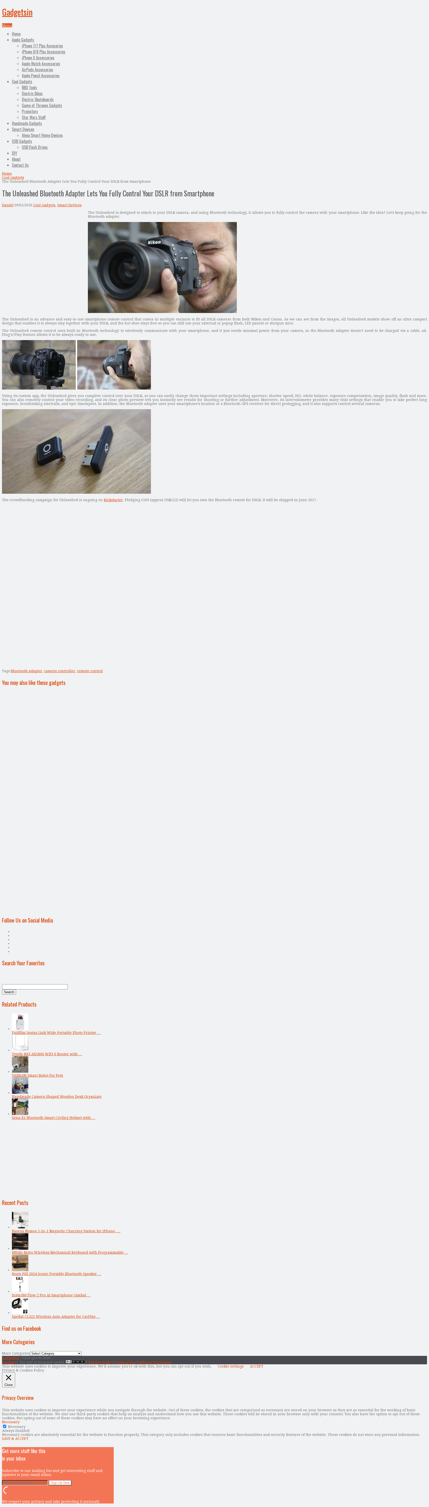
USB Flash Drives (35, 147)
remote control (90, 671)
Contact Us (20, 165)
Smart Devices (23, 129)
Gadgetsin (17, 11)
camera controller (59, 671)
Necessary (17, 1427)
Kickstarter (113, 500)
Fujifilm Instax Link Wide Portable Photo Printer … (56, 1033)
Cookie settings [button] (231, 1366)
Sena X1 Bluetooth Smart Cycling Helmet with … (53, 1118)
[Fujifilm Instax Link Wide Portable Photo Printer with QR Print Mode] (20, 1029)
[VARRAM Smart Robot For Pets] (20, 1071)
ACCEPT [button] (256, 1366)
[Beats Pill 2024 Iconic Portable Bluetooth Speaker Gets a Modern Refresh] (20, 1270)
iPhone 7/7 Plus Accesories (42, 46)
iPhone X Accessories (38, 58)
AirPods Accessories (37, 70)
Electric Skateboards (38, 99)
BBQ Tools (29, 87)
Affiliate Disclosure (155, 1362)
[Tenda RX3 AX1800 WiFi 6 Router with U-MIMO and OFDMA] (20, 1050)
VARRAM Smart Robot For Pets (37, 1075)
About (16, 159)
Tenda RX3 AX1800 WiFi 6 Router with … (47, 1054)
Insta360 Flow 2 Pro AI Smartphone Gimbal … (51, 1295)
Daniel (7, 205)
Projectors (30, 111)
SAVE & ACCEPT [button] (15, 1439)
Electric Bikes (32, 93)
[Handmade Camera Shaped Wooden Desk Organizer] (20, 1093)
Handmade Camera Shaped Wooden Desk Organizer (57, 1097)
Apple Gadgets (23, 40)
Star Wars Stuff (34, 117)
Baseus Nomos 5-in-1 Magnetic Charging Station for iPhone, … (66, 1231)
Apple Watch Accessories (41, 64)
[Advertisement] (43, 245)
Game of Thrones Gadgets (42, 105)
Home (16, 34)
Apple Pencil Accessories (41, 76)
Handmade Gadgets (27, 123)
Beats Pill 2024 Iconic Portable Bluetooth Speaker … (56, 1274)
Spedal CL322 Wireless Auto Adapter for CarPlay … (56, 1317)
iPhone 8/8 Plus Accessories (43, 52)
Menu (7, 25)
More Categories (16, 1353)
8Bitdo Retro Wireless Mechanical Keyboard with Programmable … (70, 1252)
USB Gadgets (22, 141)
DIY (14, 153)
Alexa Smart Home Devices (42, 135)
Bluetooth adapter (26, 671)
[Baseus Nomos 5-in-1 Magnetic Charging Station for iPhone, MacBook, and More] (20, 1227)
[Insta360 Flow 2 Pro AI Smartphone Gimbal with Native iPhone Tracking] (20, 1291)
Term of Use (125, 1362)
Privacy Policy (101, 1362)
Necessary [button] (11, 1422)
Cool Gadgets (22, 82)
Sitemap (9, 1362)
